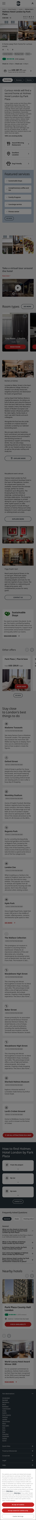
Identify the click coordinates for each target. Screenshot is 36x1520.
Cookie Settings (18, 1516)
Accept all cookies (18, 1504)
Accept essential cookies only (18, 1510)
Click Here (9, 1491)
